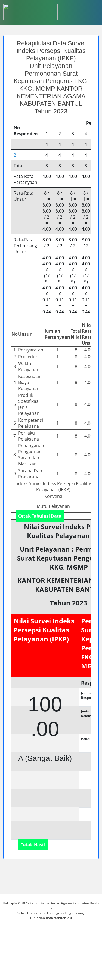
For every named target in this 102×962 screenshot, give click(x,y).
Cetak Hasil (32, 845)
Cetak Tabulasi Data (39, 516)
